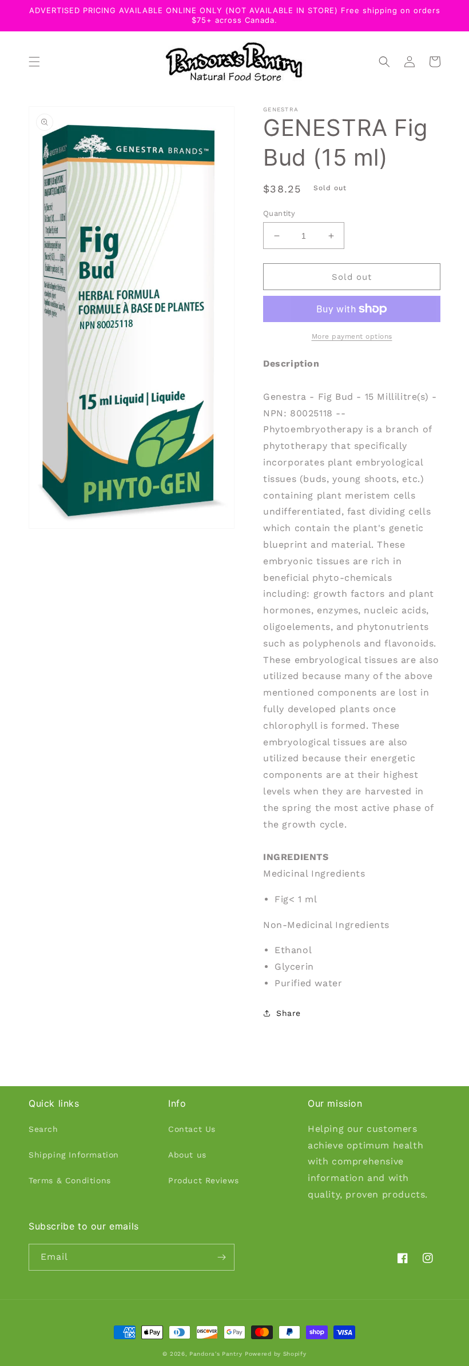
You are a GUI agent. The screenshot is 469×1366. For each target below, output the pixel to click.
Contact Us (192, 1129)
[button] (34, 61)
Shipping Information (74, 1154)
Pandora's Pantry (215, 1354)
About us (187, 1154)
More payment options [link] (352, 336)
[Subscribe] (221, 1257)
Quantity (279, 213)
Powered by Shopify (276, 1354)
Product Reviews (203, 1180)
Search (43, 1129)
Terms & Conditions (70, 1180)
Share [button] (288, 1013)
